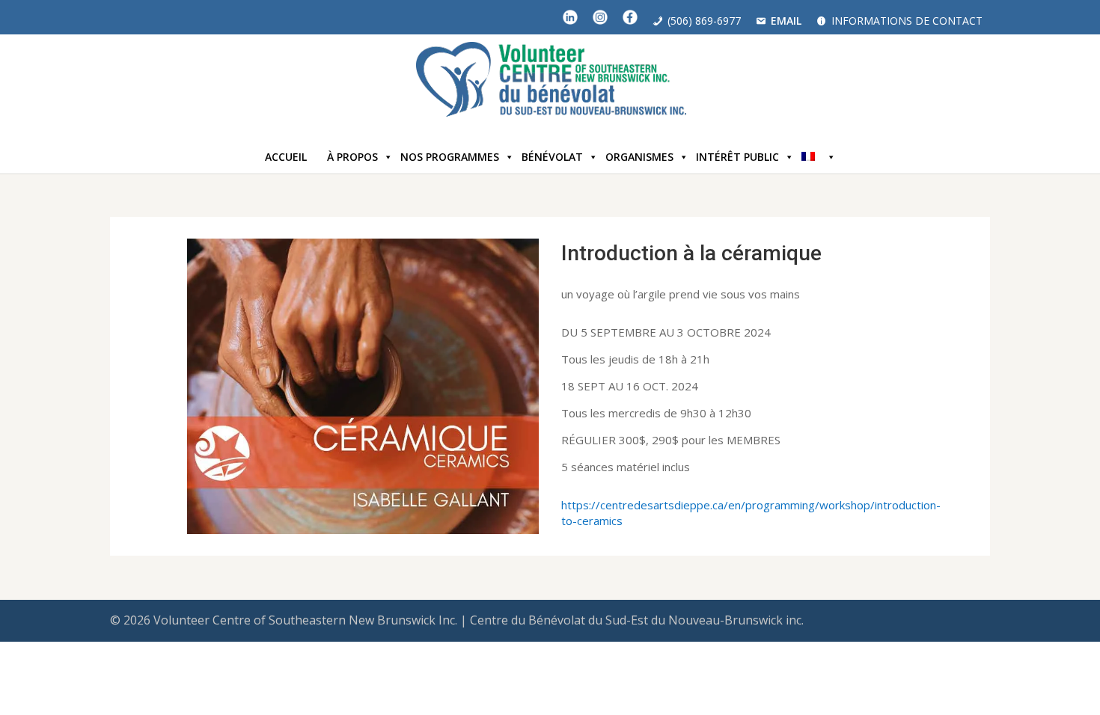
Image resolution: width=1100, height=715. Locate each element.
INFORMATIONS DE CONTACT (907, 20)
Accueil (286, 157)
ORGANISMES (639, 157)
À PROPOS (352, 157)
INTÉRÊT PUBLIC (737, 157)
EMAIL (786, 20)
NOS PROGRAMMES (449, 157)
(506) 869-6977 (704, 20)
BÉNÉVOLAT (552, 157)
